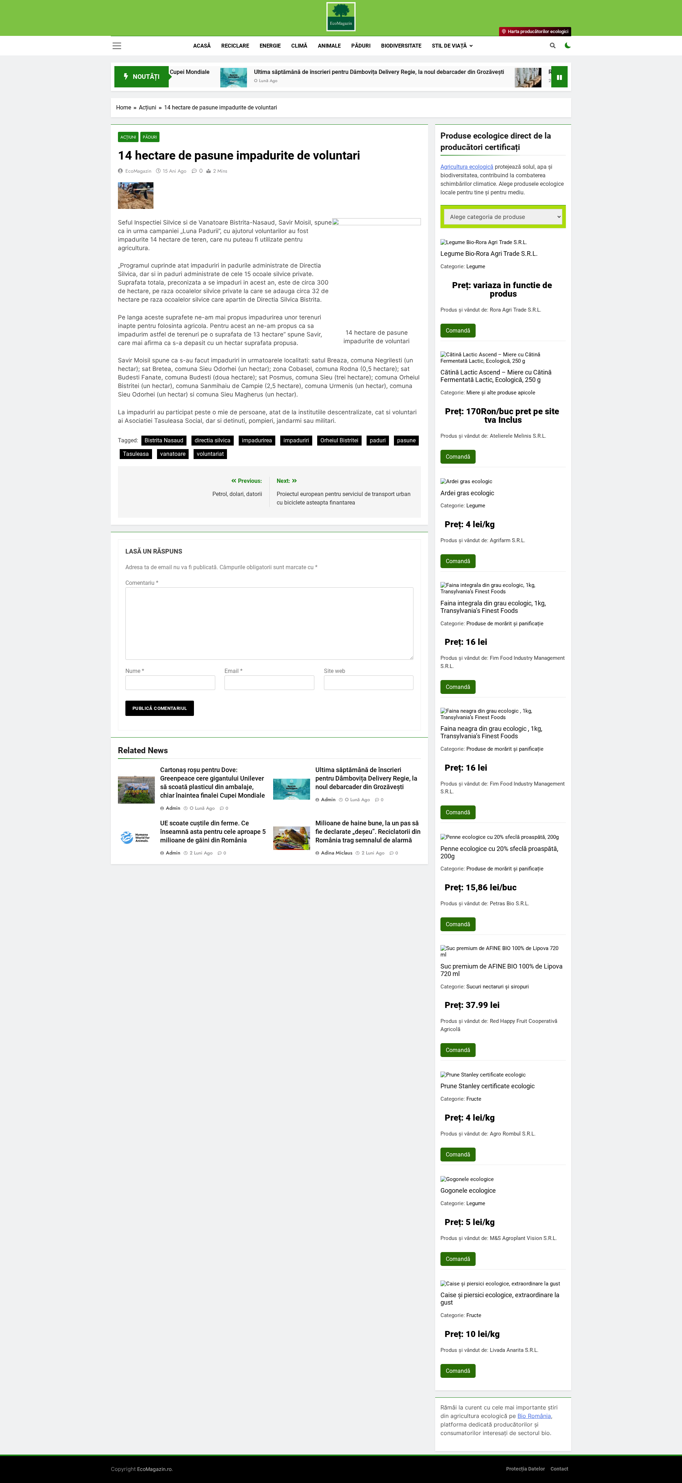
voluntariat (210, 454)
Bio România (534, 1415)
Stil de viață (449, 46)
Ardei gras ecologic (467, 493)
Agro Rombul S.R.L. (513, 1134)
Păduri (360, 46)
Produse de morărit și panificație (504, 623)
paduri (378, 440)
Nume (134, 671)
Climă (299, 46)
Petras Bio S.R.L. (509, 903)
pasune (406, 440)
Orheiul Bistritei (339, 440)
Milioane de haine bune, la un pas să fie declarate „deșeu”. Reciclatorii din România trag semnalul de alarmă (368, 832)
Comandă (458, 330)
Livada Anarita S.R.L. (514, 1350)
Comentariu (141, 582)
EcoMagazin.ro (154, 1469)
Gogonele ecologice (468, 1190)
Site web (334, 671)
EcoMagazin (138, 170)
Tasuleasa (136, 454)
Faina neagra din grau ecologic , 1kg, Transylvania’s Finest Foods (491, 732)
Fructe (473, 1099)
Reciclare (235, 46)
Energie (270, 46)
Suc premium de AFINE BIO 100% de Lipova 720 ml (501, 969)
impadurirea (257, 440)
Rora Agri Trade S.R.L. (515, 310)
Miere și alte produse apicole (500, 392)
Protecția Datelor (525, 1469)
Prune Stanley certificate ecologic (487, 1086)
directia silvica (213, 440)
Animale (329, 46)
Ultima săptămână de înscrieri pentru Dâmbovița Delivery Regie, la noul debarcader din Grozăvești (333, 72)
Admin (173, 807)
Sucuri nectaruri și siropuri (497, 986)
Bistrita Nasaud (164, 440)
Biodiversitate (401, 46)
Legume (475, 266)
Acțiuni (128, 137)
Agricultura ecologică (466, 166)
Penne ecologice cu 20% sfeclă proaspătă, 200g (499, 852)
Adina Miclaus (336, 852)
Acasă (202, 46)
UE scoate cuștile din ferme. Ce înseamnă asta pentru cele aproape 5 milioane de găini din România (213, 832)
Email (233, 671)
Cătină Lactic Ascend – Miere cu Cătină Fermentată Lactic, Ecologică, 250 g (496, 375)
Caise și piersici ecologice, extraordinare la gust (499, 1298)
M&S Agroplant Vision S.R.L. (523, 1238)
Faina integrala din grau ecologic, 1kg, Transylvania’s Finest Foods (493, 606)
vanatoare (172, 454)
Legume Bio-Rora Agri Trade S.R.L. (489, 253)
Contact (559, 1469)
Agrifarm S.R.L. (507, 540)
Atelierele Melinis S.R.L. (518, 436)
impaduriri (296, 440)
